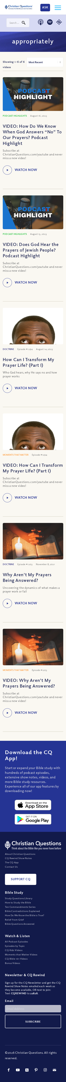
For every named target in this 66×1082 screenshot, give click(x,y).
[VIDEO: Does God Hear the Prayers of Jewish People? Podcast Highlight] (33, 212)
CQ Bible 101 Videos (16, 958)
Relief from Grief (14, 919)
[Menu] (56, 7)
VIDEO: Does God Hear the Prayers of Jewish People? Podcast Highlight (31, 249)
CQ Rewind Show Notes (18, 858)
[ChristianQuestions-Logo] (18, 7)
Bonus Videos (12, 963)
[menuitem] (56, 7)
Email (10, 1001)
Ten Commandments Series (20, 906)
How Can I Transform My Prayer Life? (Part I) (28, 362)
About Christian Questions (20, 853)
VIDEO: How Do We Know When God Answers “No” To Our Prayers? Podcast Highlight (32, 134)
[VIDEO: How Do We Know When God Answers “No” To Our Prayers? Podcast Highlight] (33, 94)
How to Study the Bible (18, 902)
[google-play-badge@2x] (33, 819)
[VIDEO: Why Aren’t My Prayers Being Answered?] (33, 649)
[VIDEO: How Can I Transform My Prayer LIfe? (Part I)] (33, 437)
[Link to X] (27, 1070)
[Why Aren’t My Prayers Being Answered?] (33, 543)
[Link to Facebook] (8, 1070)
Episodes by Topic (15, 945)
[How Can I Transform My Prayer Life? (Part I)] (33, 332)
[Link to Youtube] (18, 1070)
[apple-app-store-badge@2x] (33, 805)
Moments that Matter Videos (21, 954)
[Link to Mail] (54, 1070)
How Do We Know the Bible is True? (24, 915)
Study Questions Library (18, 898)
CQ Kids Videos (14, 950)
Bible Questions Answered (19, 924)
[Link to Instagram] (45, 1070)
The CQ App (12, 862)
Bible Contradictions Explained (22, 911)
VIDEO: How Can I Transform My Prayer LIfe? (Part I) (33, 467)
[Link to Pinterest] (36, 1070)
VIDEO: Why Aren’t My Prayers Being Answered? (29, 682)
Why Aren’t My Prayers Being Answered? (27, 577)
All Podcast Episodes (16, 941)
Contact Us (11, 866)
